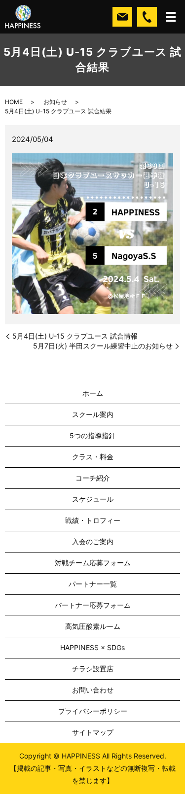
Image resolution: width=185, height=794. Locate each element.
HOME (14, 101)
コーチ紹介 (92, 478)
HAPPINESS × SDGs (92, 647)
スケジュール (92, 499)
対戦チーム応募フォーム (93, 562)
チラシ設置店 (92, 668)
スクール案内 (92, 414)
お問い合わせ (92, 690)
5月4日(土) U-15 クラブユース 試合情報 (75, 336)
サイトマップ (92, 732)
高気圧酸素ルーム (92, 626)
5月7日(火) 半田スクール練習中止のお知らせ (103, 346)
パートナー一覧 (93, 584)
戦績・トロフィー (92, 520)
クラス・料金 (92, 456)
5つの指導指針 (92, 435)
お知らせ (55, 101)
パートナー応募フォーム (93, 605)
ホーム (92, 393)
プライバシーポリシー (92, 711)
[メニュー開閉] (171, 17)
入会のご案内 (92, 541)
